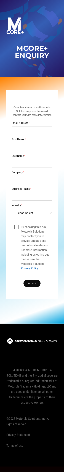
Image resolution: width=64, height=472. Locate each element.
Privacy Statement (18, 435)
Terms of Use (14, 445)
